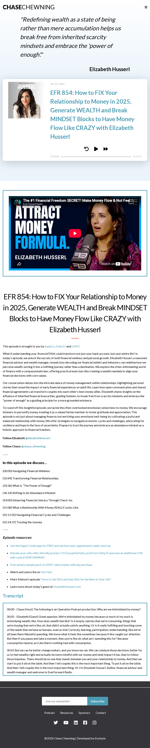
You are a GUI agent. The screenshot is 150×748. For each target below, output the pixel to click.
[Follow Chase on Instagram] (94, 722)
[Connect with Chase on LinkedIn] (76, 722)
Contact (101, 712)
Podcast (49, 712)
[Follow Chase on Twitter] (56, 722)
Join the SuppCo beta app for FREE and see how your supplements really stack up (60, 545)
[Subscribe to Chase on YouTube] (65, 722)
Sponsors (84, 712)
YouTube (46, 572)
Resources (66, 712)
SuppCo (50, 346)
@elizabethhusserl (37, 438)
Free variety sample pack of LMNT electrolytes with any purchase (51, 564)
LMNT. (76, 346)
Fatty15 (61, 346)
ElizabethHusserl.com (67, 586)
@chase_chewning (33, 446)
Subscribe (97, 701)
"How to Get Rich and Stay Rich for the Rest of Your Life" (75, 579)
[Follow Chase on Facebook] (85, 722)
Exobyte (100, 738)
